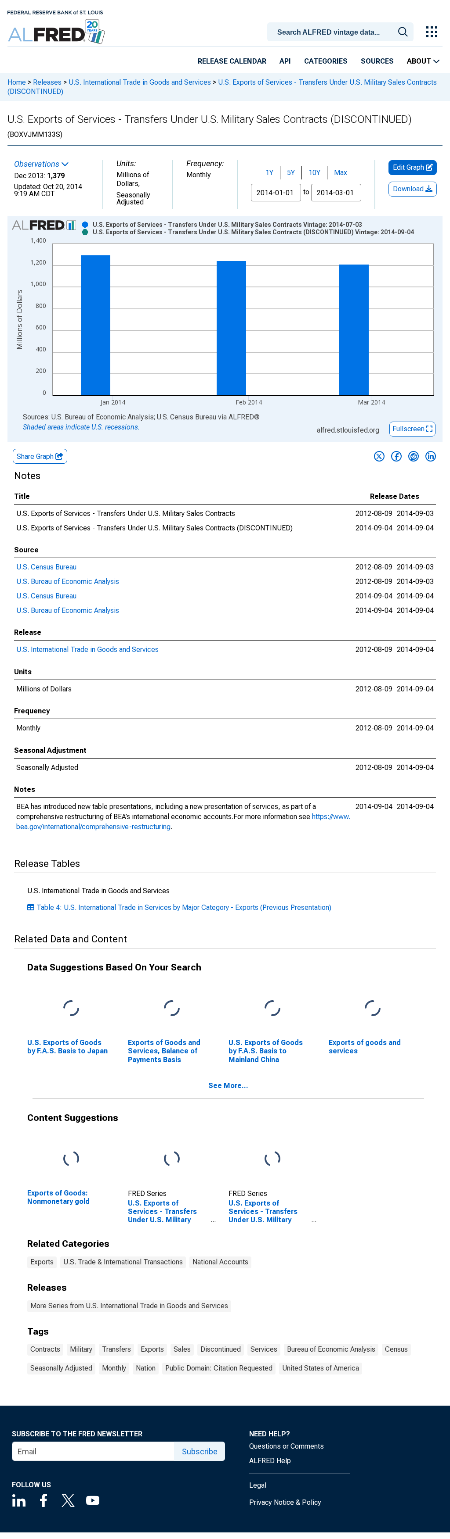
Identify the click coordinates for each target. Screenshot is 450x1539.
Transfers (116, 1349)
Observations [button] (37, 164)
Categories (326, 61)
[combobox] (342, 31)
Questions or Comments (286, 1446)
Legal (257, 1485)
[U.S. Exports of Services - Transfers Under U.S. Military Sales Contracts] (172, 1159)
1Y (269, 172)
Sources (377, 61)
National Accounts (220, 1262)
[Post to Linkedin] (430, 456)
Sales (182, 1349)
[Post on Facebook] (396, 456)
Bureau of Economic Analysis (331, 1349)
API (285, 61)
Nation (146, 1368)
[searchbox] (342, 32)
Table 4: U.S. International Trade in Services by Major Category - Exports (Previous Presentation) (183, 907)
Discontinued (220, 1349)
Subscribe (200, 1451)
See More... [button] (228, 1085)
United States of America (320, 1368)
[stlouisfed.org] (55, 11)
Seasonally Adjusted (61, 1368)
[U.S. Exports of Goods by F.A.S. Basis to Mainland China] (272, 1009)
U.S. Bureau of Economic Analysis (67, 581)
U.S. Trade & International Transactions (123, 1262)
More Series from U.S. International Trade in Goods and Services (129, 1306)
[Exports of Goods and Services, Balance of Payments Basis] (172, 1009)
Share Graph (36, 456)
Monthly (114, 1368)
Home (16, 82)
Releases (47, 82)
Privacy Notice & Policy (285, 1502)
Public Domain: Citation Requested (218, 1368)
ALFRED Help (270, 1461)
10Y (314, 172)
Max (340, 172)
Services (263, 1349)
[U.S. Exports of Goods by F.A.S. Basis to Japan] (71, 1009)
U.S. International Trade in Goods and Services (140, 82)
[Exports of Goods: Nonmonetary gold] (71, 1159)
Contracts (45, 1349)
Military (81, 1349)
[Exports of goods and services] (373, 1009)
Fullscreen (409, 429)
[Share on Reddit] (413, 456)
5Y (291, 172)
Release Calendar (232, 61)
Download (409, 189)
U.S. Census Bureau (46, 567)
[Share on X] (379, 456)
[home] (57, 32)
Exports (42, 1262)
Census (396, 1349)
